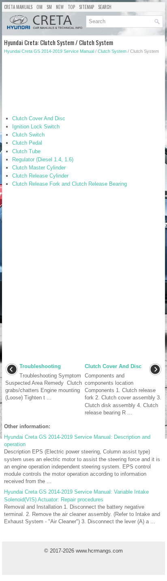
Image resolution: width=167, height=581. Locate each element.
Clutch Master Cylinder (39, 168)
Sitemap (86, 7)
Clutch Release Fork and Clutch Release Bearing (69, 184)
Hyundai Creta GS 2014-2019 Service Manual (49, 51)
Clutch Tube (26, 151)
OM (39, 7)
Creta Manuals (18, 7)
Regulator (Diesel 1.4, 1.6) (42, 159)
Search (104, 7)
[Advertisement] (83, 86)
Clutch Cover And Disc (38, 118)
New (60, 7)
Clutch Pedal (27, 143)
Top (71, 7)
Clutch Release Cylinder (40, 176)
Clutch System (112, 51)
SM (49, 7)
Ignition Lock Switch (36, 127)
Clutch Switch (28, 135)
